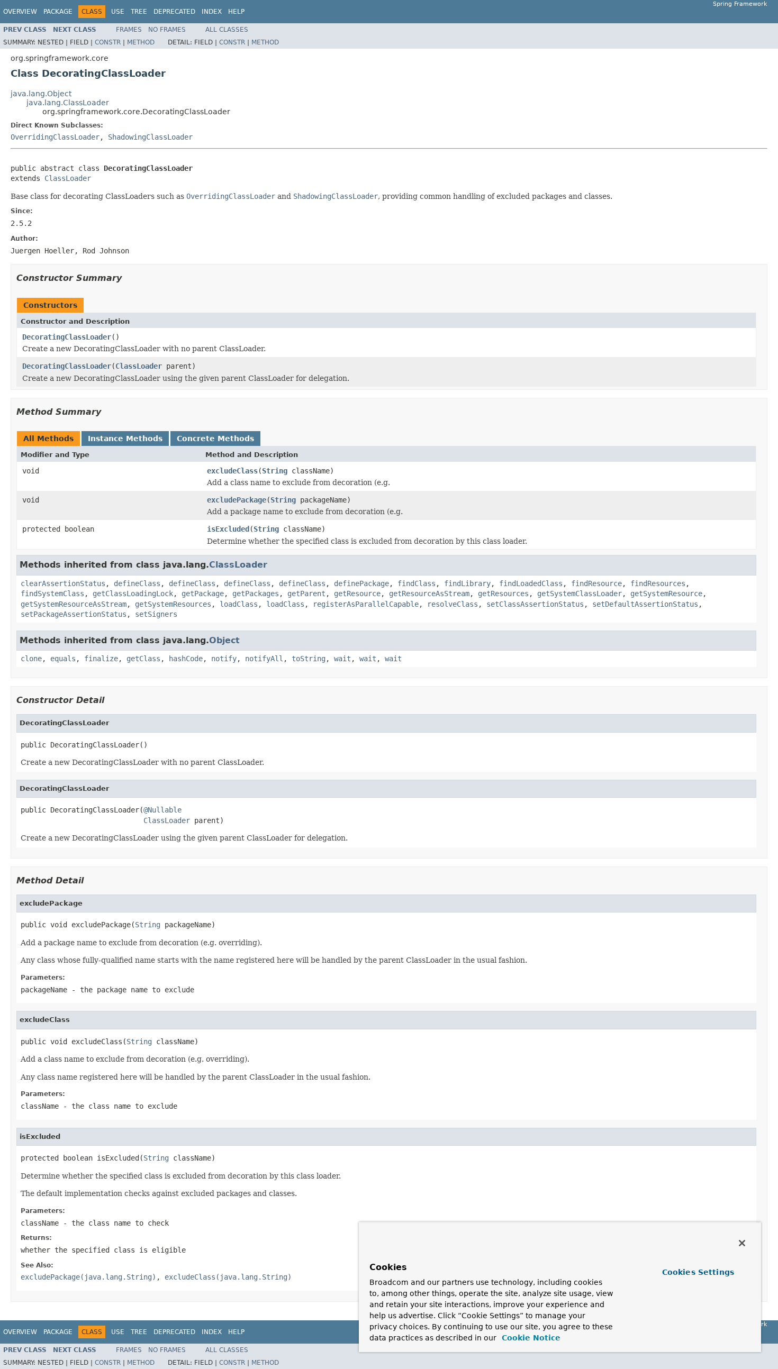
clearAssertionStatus (63, 583)
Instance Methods (125, 438)
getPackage (203, 593)
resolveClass (452, 604)
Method (141, 42)
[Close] (742, 1243)
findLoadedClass (531, 583)
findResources (657, 583)
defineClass (137, 583)
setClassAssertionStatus (535, 604)
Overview (20, 11)
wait (342, 658)
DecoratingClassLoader (66, 337)
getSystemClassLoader (579, 593)
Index (212, 11)
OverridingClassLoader (55, 137)
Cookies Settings (698, 1272)
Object (224, 640)
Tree (139, 11)
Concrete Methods (215, 438)
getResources (503, 593)
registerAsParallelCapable (366, 604)
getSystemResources (173, 604)
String (274, 471)
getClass (143, 658)
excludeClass (232, 471)
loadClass (239, 604)
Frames (129, 29)
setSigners (156, 614)
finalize (101, 658)
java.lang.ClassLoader (67, 102)
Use (117, 11)
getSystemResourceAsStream (73, 604)
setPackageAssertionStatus (73, 614)
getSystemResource (666, 593)
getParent (306, 593)
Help (236, 11)
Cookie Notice (529, 1338)
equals (63, 658)
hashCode (186, 658)
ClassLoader (67, 178)
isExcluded (228, 529)
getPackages (255, 593)
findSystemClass (52, 593)
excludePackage (236, 500)
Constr (108, 42)
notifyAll (264, 658)
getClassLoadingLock (133, 593)
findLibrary (467, 583)
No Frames (167, 29)
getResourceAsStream (429, 593)
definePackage (361, 583)
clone (31, 658)
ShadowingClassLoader (150, 137)
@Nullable (162, 810)
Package (58, 11)
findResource (596, 583)
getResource (357, 593)
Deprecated (174, 11)
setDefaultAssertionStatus (645, 604)
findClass (416, 583)
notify (224, 658)
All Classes (226, 29)
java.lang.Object (41, 93)
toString (308, 658)
